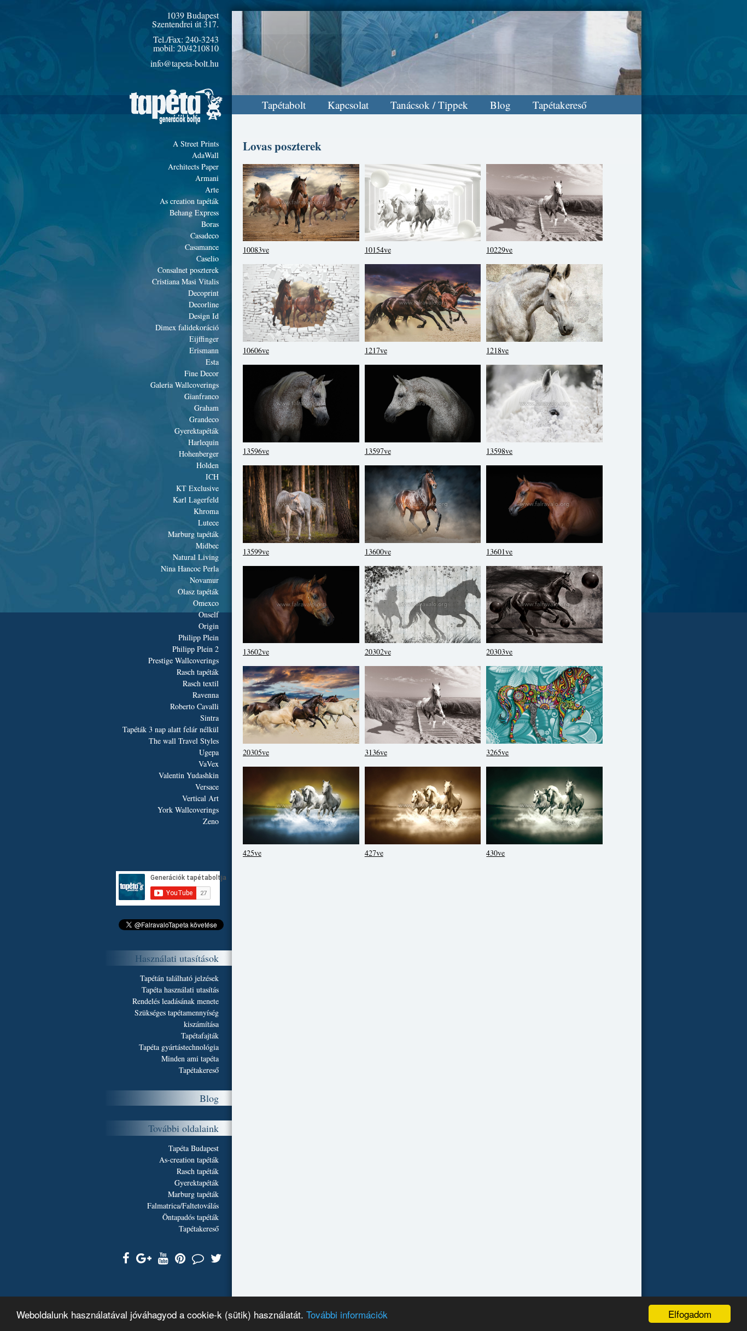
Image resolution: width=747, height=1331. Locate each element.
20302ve (378, 651)
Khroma (206, 511)
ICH (212, 476)
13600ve (378, 551)
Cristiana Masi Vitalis (185, 281)
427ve (374, 853)
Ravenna (205, 695)
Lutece (208, 522)
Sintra (209, 718)
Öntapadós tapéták (190, 1217)
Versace (207, 786)
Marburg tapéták (193, 534)
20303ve (499, 651)
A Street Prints (196, 143)
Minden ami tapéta (190, 1058)
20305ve (256, 752)
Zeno (211, 821)
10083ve (256, 249)
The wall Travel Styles (184, 740)
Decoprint (203, 293)
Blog (500, 105)
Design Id (204, 316)
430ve (495, 853)
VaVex (209, 763)
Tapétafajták (200, 1035)
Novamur (204, 580)
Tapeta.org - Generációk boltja (176, 106)
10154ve (378, 249)
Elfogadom (689, 1314)
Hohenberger (199, 453)
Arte (212, 189)
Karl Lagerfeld (196, 499)
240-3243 (202, 39)
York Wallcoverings (188, 809)
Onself (209, 614)
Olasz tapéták (198, 591)
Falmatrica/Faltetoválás (183, 1205)
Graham (206, 407)
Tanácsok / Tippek (429, 105)
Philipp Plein (198, 637)
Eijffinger (204, 339)
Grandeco (204, 419)
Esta (212, 362)
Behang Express (194, 212)
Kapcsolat (348, 105)
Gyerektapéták (196, 430)
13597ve (378, 451)
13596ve (256, 451)
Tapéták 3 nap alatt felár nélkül (170, 729)
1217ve (376, 350)
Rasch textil (201, 683)
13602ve (256, 651)
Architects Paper (193, 166)
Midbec (207, 545)
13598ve (499, 451)
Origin (209, 626)
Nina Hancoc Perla (190, 568)
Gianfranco (201, 396)
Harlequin (203, 442)
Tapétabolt (284, 105)
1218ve (497, 350)
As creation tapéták (189, 201)
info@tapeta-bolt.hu (184, 63)
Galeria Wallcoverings (184, 385)
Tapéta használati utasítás (180, 989)
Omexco (206, 603)
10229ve (499, 249)
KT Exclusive (197, 488)
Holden (207, 465)
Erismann (204, 350)
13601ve (499, 551)
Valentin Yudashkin (189, 775)
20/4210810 (198, 48)
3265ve (497, 752)
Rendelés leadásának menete (175, 1001)
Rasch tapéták (198, 672)
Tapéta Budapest (193, 1148)
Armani (207, 178)
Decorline (204, 304)
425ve (252, 853)
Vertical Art (200, 798)
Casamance (202, 247)
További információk (347, 1314)
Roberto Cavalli (194, 706)
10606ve (256, 350)
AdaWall (205, 155)
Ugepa (209, 752)
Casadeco (204, 235)
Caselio (207, 258)
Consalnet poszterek (188, 270)
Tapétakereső (560, 105)
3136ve (376, 752)
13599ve (256, 551)
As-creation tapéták (189, 1159)
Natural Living (196, 557)
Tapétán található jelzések (179, 978)
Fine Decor (201, 373)
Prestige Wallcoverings (183, 660)
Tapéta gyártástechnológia (179, 1047)
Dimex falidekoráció (187, 327)
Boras (210, 224)
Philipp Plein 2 (195, 649)
